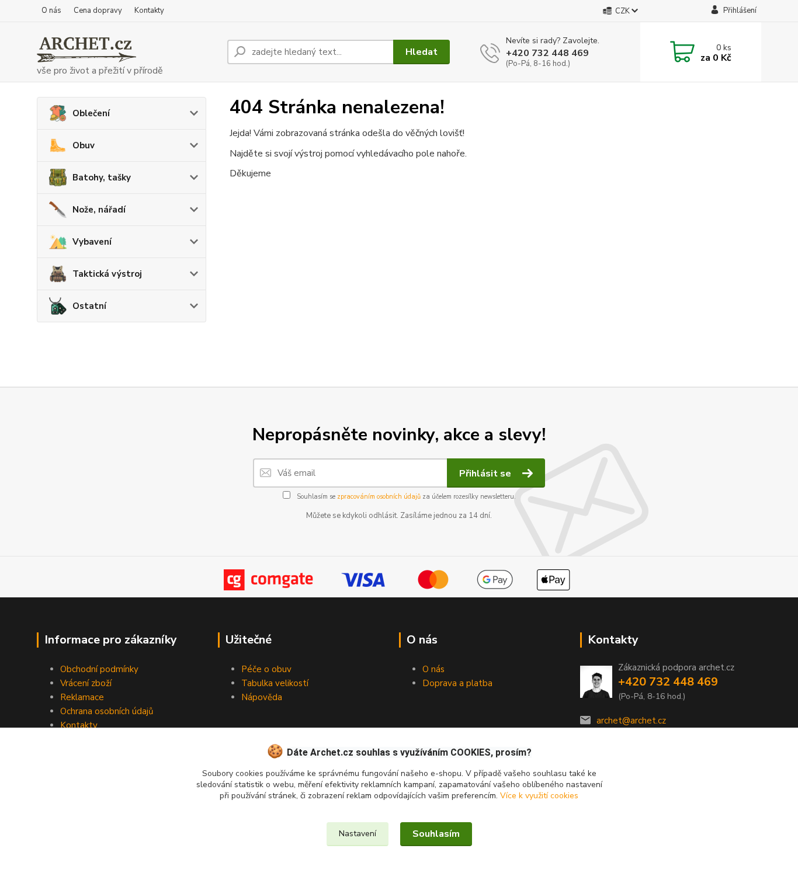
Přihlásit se (486, 473)
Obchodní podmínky (99, 669)
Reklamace (82, 697)
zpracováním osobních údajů (379, 496)
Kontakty (149, 10)
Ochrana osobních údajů (106, 711)
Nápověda (261, 697)
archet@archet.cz (631, 720)
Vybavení (92, 242)
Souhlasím (436, 833)
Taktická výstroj (107, 274)
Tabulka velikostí (274, 683)
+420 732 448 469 (547, 53)
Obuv (83, 145)
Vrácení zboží (86, 683)
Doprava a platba (457, 683)
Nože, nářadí (99, 209)
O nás (51, 10)
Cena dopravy (98, 10)
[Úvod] (127, 52)
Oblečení (91, 113)
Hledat (421, 52)
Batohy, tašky (101, 177)
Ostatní (89, 306)
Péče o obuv (266, 669)
